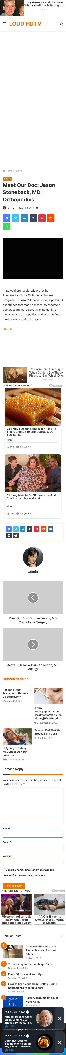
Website (7, 856)
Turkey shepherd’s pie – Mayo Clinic (30, 964)
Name (7, 828)
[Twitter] (16, 529)
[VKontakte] (50, 529)
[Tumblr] (29, 529)
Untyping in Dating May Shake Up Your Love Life (15, 752)
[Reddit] (43, 529)
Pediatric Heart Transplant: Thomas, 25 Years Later (16, 693)
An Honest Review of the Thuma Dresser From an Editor (41, 950)
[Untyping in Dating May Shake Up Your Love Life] (17, 736)
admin (11, 208)
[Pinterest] (36, 529)
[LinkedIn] (22, 529)
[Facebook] (9, 529)
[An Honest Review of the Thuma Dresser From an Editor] (13, 951)
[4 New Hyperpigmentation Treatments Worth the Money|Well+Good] (48, 696)
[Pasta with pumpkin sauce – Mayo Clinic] (13, 1003)
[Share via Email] (9, 535)
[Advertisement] (33, 65)
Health (18, 170)
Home (8, 170)
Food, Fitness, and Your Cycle (26, 974)
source (7, 329)
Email (7, 842)
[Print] (16, 535)
